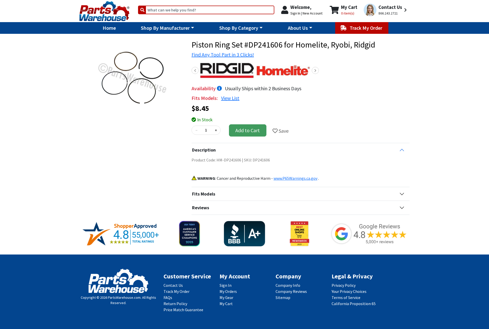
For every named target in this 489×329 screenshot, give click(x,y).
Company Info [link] (288, 285)
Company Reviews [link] (291, 291)
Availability (204, 88)
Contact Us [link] (173, 285)
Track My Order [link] (176, 291)
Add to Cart (247, 130)
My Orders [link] (228, 291)
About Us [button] (298, 28)
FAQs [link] (168, 297)
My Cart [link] (226, 303)
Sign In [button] (295, 13)
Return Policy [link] (175, 303)
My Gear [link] (226, 297)
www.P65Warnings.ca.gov (295, 178)
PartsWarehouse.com (124, 297)
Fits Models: (205, 98)
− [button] (196, 130)
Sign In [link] (226, 285)
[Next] (315, 70)
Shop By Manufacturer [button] (165, 28)
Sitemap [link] (283, 297)
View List (230, 98)
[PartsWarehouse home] (104, 9)
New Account (312, 13)
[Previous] (195, 70)
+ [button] (216, 130)
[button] (386, 10)
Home (109, 28)
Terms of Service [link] (346, 297)
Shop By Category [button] (238, 28)
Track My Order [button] (366, 28)
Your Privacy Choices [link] (349, 291)
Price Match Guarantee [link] (183, 309)
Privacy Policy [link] (344, 285)
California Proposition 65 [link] (354, 303)
